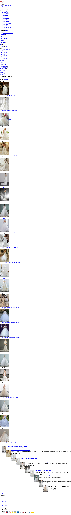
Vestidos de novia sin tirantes (5, 13)
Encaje (1, 49)
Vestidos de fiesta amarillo (6, 79)
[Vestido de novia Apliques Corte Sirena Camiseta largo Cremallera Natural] (4, 351)
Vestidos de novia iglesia (9, 5)
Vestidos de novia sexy (4, 25)
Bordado (1, 56)
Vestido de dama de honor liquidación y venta (8, 33)
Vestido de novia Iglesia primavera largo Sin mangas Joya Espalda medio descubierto (12, 201)
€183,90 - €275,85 (2, 73)
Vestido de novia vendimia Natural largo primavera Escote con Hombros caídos (11, 337)
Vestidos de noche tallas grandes (6, 49)
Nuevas (8, 78)
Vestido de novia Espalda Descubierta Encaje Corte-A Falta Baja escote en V (11, 155)
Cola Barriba (1, 46)
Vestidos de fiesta (4, 64)
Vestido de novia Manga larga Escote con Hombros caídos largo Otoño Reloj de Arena (12, 232)
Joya (0, 33)
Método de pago (4, 500)
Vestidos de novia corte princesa (5, 14)
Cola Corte (1, 45)
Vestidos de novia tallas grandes (5, 12)
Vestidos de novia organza (5, 21)
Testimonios (3, 507)
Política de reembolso (4, 505)
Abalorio (1, 52)
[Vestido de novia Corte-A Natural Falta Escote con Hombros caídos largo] (4, 321)
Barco (1, 32)
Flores (1, 57)
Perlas (1, 58)
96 (0, 80)
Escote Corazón (2, 39)
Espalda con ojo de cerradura (3, 65)
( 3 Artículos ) (3, 278)
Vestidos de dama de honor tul (6, 40)
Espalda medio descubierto (3, 66)
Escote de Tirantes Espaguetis (3, 38)
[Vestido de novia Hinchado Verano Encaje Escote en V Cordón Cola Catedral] (4, 396)
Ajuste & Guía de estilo (4, 498)
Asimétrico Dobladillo (2, 42)
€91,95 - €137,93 (2, 72)
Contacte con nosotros (4, 492)
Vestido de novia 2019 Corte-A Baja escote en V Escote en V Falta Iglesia (10, 95)
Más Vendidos (5, 78)
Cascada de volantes (2, 54)
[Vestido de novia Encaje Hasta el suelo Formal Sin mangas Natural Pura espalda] (4, 412)
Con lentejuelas (2, 61)
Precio (9, 78)
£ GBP (2, 6)
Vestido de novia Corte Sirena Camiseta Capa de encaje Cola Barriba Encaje (11, 247)
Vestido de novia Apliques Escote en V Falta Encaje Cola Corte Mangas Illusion (11, 307)
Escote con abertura (2, 34)
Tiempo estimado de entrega (5, 502)
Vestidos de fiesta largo (5, 70)
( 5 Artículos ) (3, 111)
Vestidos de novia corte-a (5, 15)
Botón (1, 53)
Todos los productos (4, 494)
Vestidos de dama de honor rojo (6, 37)
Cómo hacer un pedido (4, 496)
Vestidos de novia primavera (5, 27)
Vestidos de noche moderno (6, 58)
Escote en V (1, 40)
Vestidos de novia (4, 5)
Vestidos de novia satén (4, 20)
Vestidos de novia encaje (5, 10)
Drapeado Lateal (2, 62)
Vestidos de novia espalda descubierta (6, 23)
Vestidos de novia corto (4, 11)
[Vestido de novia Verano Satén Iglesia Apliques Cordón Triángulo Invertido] (4, 125)
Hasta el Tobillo (2, 43)
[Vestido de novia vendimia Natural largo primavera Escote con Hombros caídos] (4, 336)
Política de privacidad (4, 493)
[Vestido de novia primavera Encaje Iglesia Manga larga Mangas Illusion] (4, 216)
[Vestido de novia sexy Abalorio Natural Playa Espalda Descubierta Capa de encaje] (4, 185)
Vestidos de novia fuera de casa (5, 18)
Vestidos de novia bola (4, 16)
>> (2, 444)
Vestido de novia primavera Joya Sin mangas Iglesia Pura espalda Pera (10, 427)
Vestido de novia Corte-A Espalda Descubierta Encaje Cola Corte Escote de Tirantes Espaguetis (37, 462)
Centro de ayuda (4, 506)
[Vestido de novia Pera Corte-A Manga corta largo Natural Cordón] (4, 276)
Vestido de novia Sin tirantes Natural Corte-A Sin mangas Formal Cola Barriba (11, 262)
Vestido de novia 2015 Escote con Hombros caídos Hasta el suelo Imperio (10, 110)
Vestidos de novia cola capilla (5, 19)
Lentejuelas (1, 50)
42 (3, 444)
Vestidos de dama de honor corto (6, 36)
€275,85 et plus (2, 74)
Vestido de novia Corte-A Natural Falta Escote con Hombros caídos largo (10, 322)
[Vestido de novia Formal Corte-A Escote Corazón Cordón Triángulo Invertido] (4, 366)
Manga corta (1, 69)
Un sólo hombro (2, 35)
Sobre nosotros (49, 491)
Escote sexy (1, 36)
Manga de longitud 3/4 (3, 68)
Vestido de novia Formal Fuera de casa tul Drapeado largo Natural (9, 171)
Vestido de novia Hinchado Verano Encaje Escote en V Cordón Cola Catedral (11, 397)
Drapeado (1, 55)
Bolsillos (1, 59)
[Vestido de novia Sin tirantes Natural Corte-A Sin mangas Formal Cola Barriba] (4, 261)
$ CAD (3, 7)
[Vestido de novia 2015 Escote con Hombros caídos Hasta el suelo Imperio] (4, 109)
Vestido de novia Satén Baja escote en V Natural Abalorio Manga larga (10, 442)
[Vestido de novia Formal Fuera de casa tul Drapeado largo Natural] (4, 170)
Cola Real (1, 47)
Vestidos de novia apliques (5, 22)
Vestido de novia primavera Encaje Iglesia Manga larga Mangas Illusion (48, 475)
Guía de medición (4, 497)
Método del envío (4, 501)
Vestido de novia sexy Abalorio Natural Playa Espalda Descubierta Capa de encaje (16, 446)
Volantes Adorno (2, 60)
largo (0, 44)
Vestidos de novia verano (5, 28)
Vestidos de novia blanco (5, 30)
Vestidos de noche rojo (5, 55)
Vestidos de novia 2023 (4, 9)
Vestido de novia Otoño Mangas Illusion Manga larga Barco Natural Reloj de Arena (11, 292)
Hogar (1, 5)
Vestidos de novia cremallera (5, 24)
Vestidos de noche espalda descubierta (7, 46)
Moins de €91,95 (2, 71)
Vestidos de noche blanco (5, 52)
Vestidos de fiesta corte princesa (6, 73)
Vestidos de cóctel (4, 82)
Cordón (1, 64)
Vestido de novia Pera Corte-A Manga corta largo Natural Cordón (9, 277)
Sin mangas (1, 70)
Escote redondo (2, 37)
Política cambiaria (4, 504)
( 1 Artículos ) (3, 187)
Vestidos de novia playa (4, 26)
